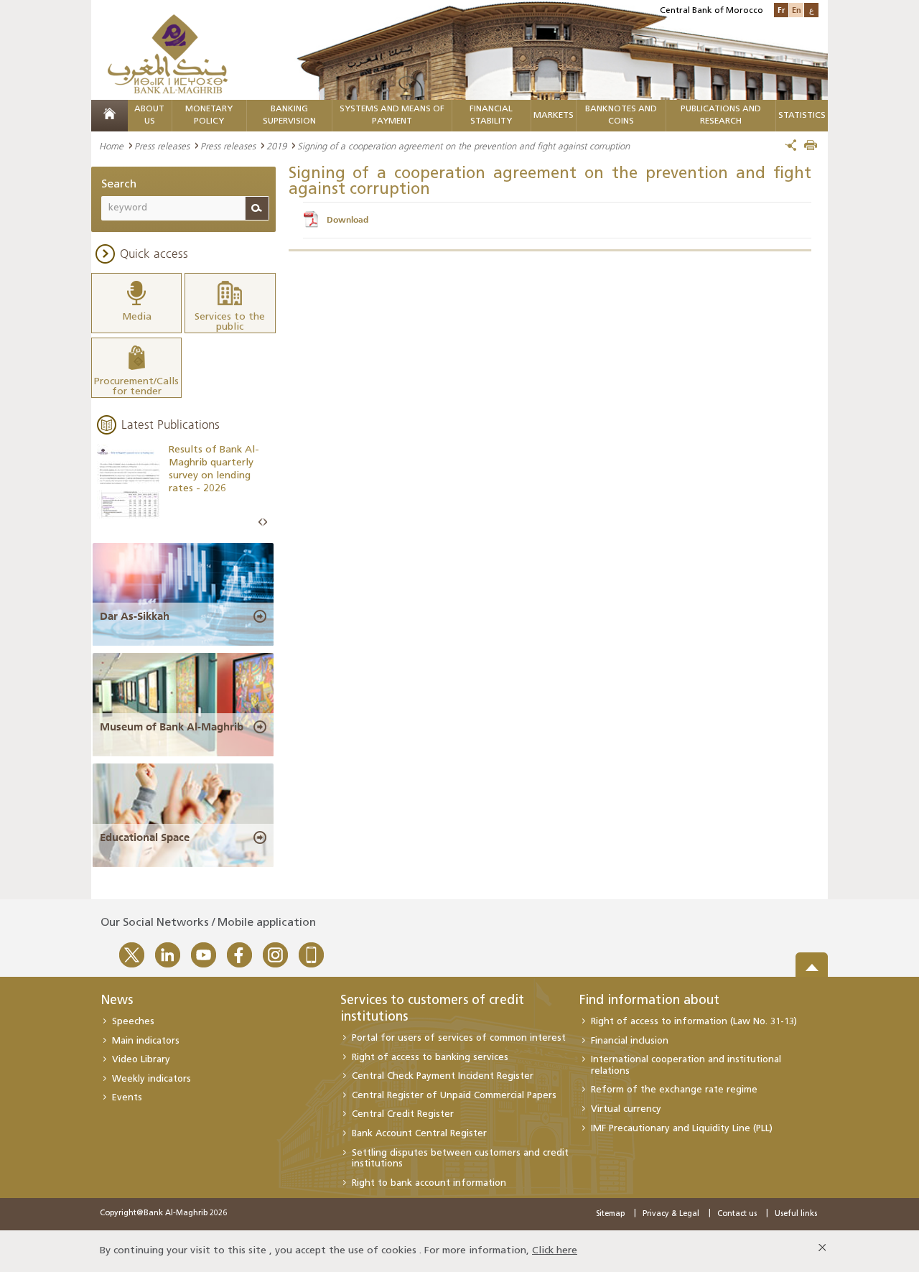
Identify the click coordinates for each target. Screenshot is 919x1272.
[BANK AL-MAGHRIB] (168, 53)
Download (347, 219)
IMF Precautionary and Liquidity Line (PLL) (682, 1128)
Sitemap (610, 1214)
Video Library (141, 1059)
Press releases (162, 146)
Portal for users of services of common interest (459, 1038)
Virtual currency (626, 1109)
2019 (276, 146)
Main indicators (145, 1041)
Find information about (649, 1001)
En (796, 9)
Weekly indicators (151, 1079)
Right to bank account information (429, 1183)
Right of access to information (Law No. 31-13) (694, 1021)
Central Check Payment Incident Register (442, 1076)
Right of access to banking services (430, 1057)
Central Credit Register (403, 1114)
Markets (553, 115)
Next (265, 522)
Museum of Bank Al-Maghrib (171, 726)
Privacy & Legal (671, 1214)
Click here (554, 1250)
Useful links (796, 1214)
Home (111, 146)
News (117, 1001)
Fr (781, 9)
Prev (260, 522)
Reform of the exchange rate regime (674, 1090)
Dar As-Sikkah (134, 616)
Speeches (133, 1021)
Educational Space (145, 837)
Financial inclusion (629, 1041)
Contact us (737, 1214)
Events (127, 1097)
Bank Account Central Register (419, 1133)
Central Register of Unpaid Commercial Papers (454, 1095)
